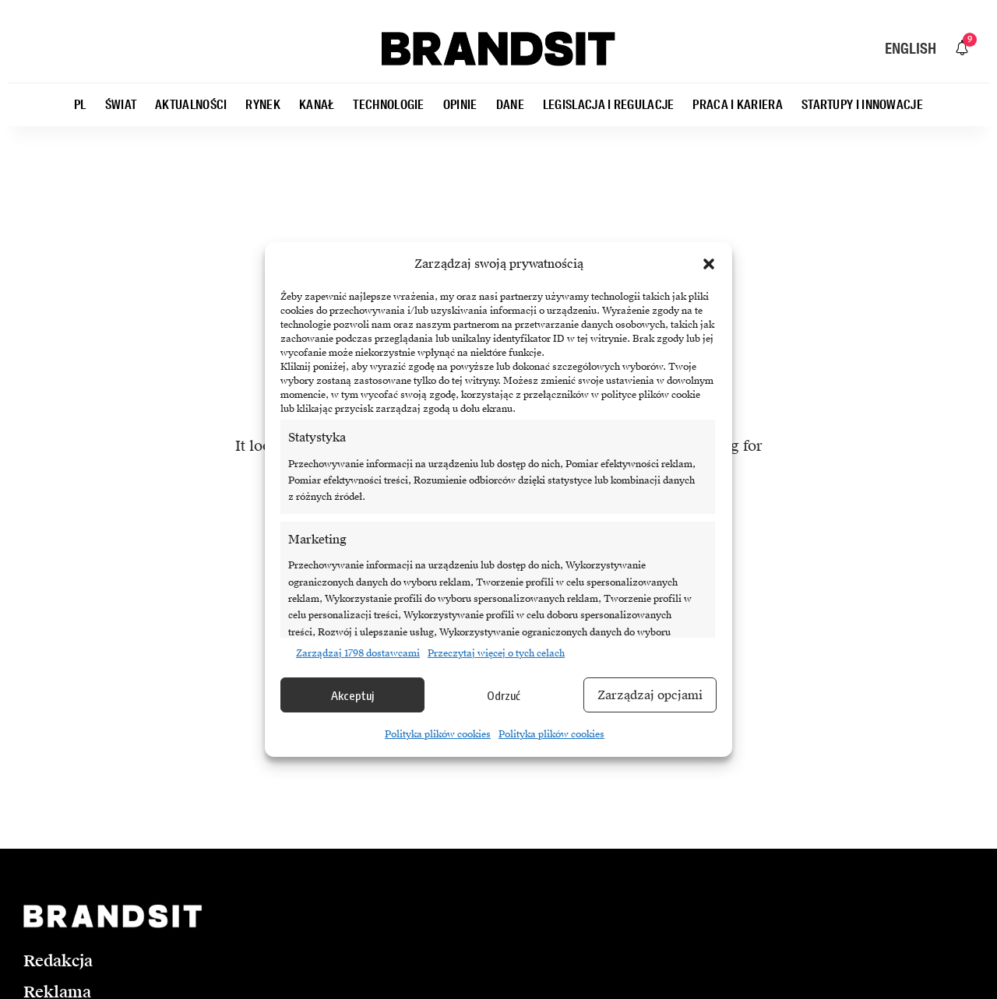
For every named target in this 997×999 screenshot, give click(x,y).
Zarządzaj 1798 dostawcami (358, 653)
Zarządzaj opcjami (650, 695)
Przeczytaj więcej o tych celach (496, 653)
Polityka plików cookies (438, 734)
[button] (709, 264)
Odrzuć (503, 695)
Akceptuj (352, 695)
